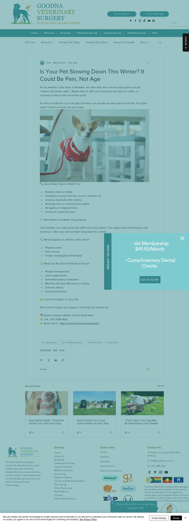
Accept (176, 518)
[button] (182, 238)
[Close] (185, 518)
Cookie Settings (159, 518)
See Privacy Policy (88, 519)
